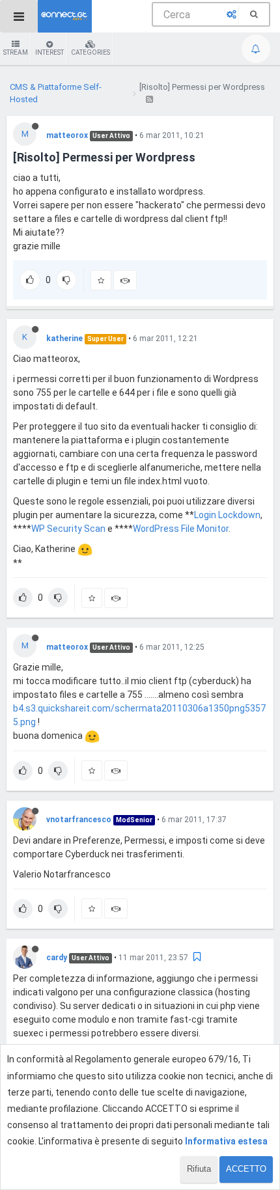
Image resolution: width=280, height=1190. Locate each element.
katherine (64, 338)
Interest (49, 52)
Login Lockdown (227, 515)
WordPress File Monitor (181, 528)
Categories (90, 52)
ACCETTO (246, 1169)
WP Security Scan (68, 528)
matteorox (67, 135)
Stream (15, 52)
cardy (56, 957)
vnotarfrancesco (78, 819)
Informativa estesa (226, 1141)
